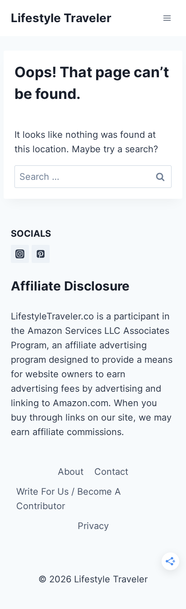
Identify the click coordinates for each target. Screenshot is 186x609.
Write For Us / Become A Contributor (68, 498)
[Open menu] (166, 18)
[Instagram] (20, 254)
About (71, 471)
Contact (111, 471)
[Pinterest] (41, 254)
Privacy (93, 525)
